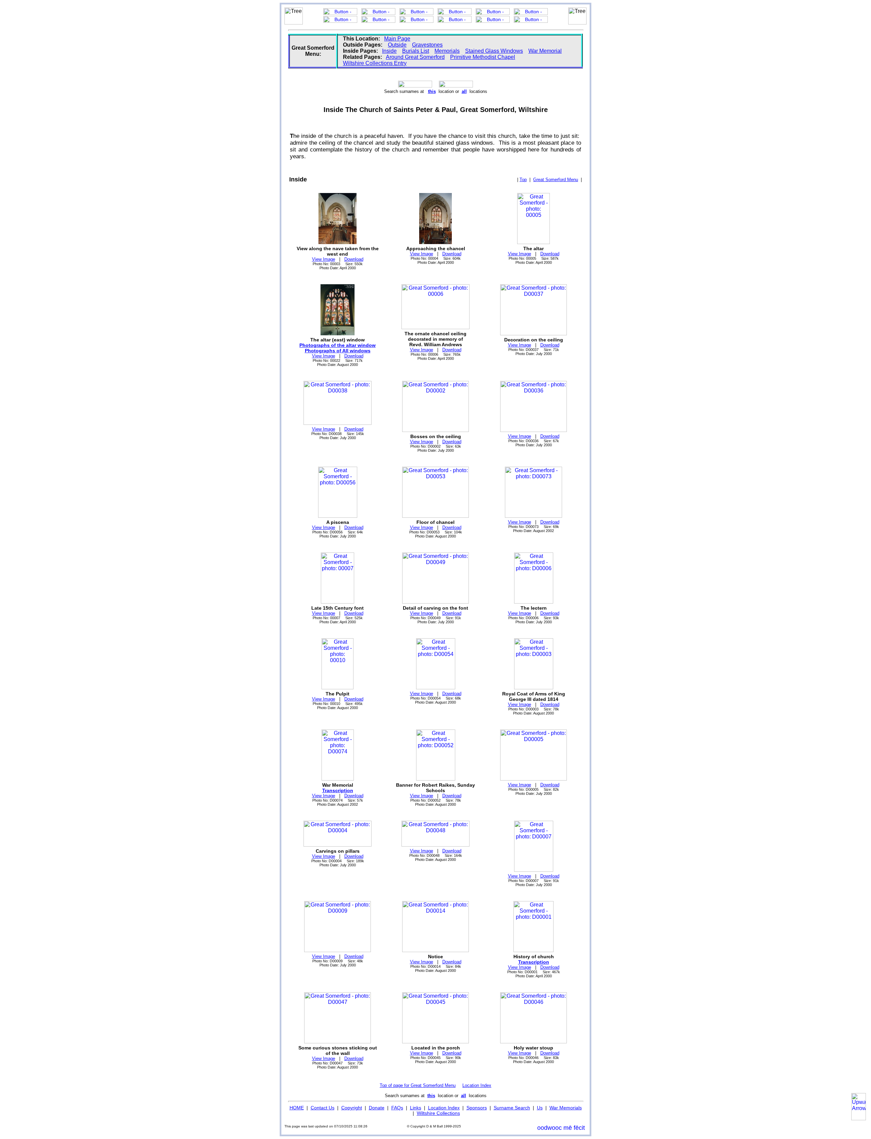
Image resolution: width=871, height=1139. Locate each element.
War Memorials (565, 1107)
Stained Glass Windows (494, 51)
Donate (376, 1107)
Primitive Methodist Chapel (482, 57)
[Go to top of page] (858, 1106)
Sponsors (476, 1107)
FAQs (397, 1107)
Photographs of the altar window (337, 345)
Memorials (447, 51)
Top (523, 179)
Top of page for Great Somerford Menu (418, 1085)
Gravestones (427, 45)
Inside (389, 51)
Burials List (415, 51)
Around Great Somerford (415, 57)
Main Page (397, 39)
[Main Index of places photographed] (456, 86)
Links (415, 1107)
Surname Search (512, 1107)
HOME (297, 1107)
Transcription (337, 790)
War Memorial (545, 51)
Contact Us (322, 1107)
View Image (323, 259)
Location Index (476, 1085)
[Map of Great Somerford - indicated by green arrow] (415, 86)
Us (540, 1107)
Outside (397, 45)
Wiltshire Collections (438, 1113)
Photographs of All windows (338, 350)
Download (353, 259)
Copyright (351, 1107)
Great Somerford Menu (555, 179)
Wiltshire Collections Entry (375, 63)
